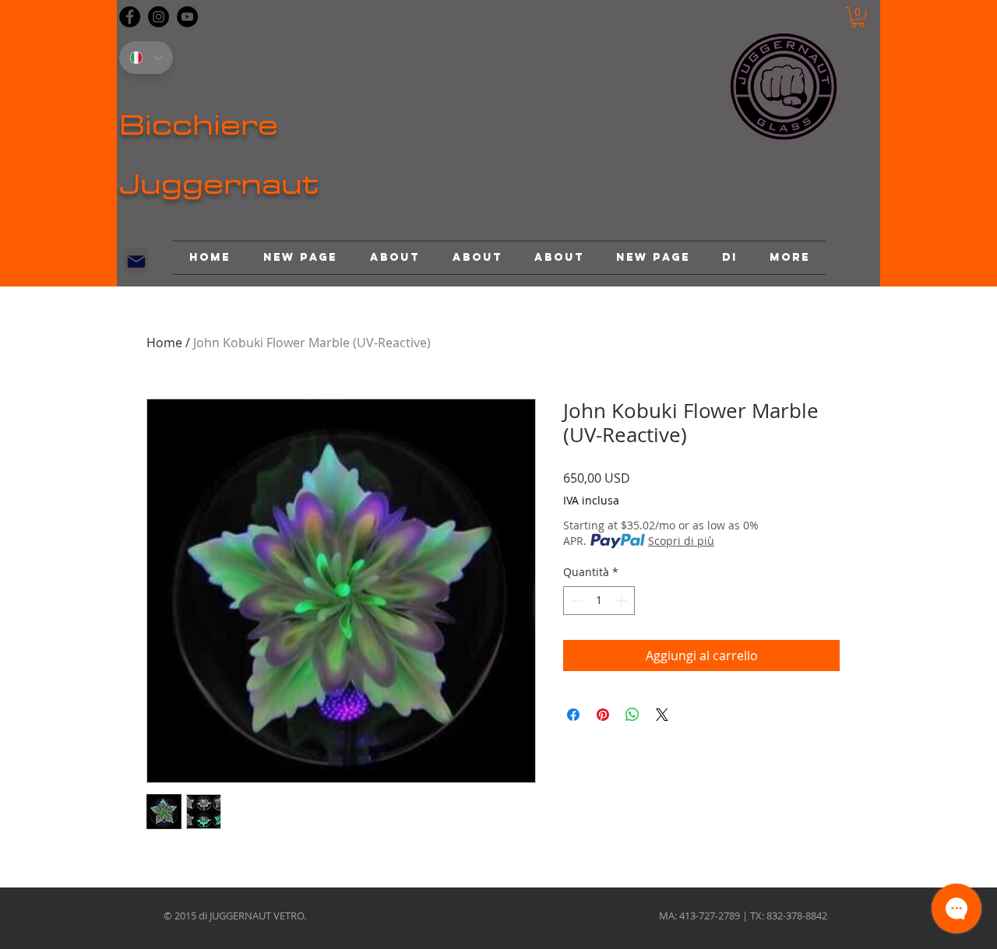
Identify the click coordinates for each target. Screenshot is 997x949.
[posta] (136, 261)
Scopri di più (681, 540)
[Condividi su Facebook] (573, 714)
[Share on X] (662, 714)
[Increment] (622, 600)
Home (164, 342)
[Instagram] (158, 16)
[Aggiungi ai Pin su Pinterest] (603, 714)
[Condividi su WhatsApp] (632, 714)
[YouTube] (187, 16)
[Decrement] (575, 600)
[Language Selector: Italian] (146, 57)
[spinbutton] (599, 600)
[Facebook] (129, 16)
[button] (858, 17)
